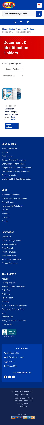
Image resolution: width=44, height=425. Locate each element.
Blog (4, 313)
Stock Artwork (7, 248)
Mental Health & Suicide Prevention (16, 179)
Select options (9, 126)
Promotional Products (11, 195)
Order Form (6, 290)
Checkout (6, 217)
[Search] (39, 14)
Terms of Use (19, 398)
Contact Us (6, 237)
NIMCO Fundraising (10, 244)
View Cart (6, 213)
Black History (7, 156)
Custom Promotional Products (21, 29)
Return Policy (7, 298)
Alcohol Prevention (9, 149)
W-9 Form (6, 294)
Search (5, 221)
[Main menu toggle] (39, 5)
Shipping (5, 301)
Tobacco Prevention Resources (14, 305)
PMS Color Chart (8, 252)
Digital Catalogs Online (11, 240)
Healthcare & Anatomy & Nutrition (16, 171)
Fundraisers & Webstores (12, 206)
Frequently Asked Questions (13, 286)
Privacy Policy (7, 324)
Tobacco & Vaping (9, 175)
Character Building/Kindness (13, 164)
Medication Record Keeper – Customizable (11, 112)
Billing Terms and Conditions (14, 320)
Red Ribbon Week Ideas (11, 259)
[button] (15, 22)
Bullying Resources (9, 263)
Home (4, 29)
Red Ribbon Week (9, 256)
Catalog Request (8, 283)
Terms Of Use (7, 317)
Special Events (8, 202)
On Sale (5, 210)
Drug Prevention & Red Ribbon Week (17, 168)
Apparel (5, 152)
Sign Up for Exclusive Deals (13, 309)
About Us (5, 279)
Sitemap (23, 406)
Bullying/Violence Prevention (14, 160)
